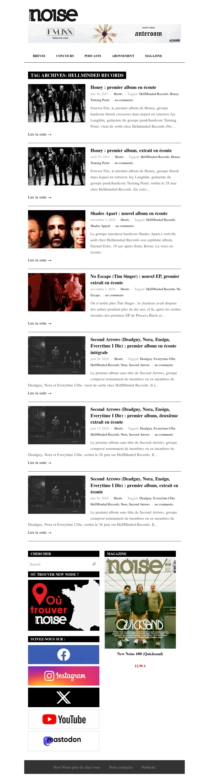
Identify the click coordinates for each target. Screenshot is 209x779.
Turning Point (100, 100)
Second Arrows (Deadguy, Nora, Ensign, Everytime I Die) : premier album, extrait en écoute (134, 485)
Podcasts (93, 56)
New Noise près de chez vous (77, 767)
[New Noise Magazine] (53, 15)
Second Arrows (139, 364)
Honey (174, 93)
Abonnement (123, 56)
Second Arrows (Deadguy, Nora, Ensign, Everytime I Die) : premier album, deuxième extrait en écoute (134, 415)
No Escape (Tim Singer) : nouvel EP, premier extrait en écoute (134, 279)
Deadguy (146, 358)
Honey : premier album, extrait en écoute (131, 150)
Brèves (39, 56)
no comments (124, 100)
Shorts (118, 93)
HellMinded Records (153, 93)
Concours (65, 56)
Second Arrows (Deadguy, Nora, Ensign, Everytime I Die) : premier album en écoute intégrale (133, 345)
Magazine (153, 56)
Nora (124, 364)
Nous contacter (121, 767)
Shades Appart (100, 225)
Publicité (148, 767)
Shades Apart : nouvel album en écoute (128, 213)
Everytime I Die (164, 358)
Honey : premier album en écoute (123, 87)
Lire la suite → (39, 134)
